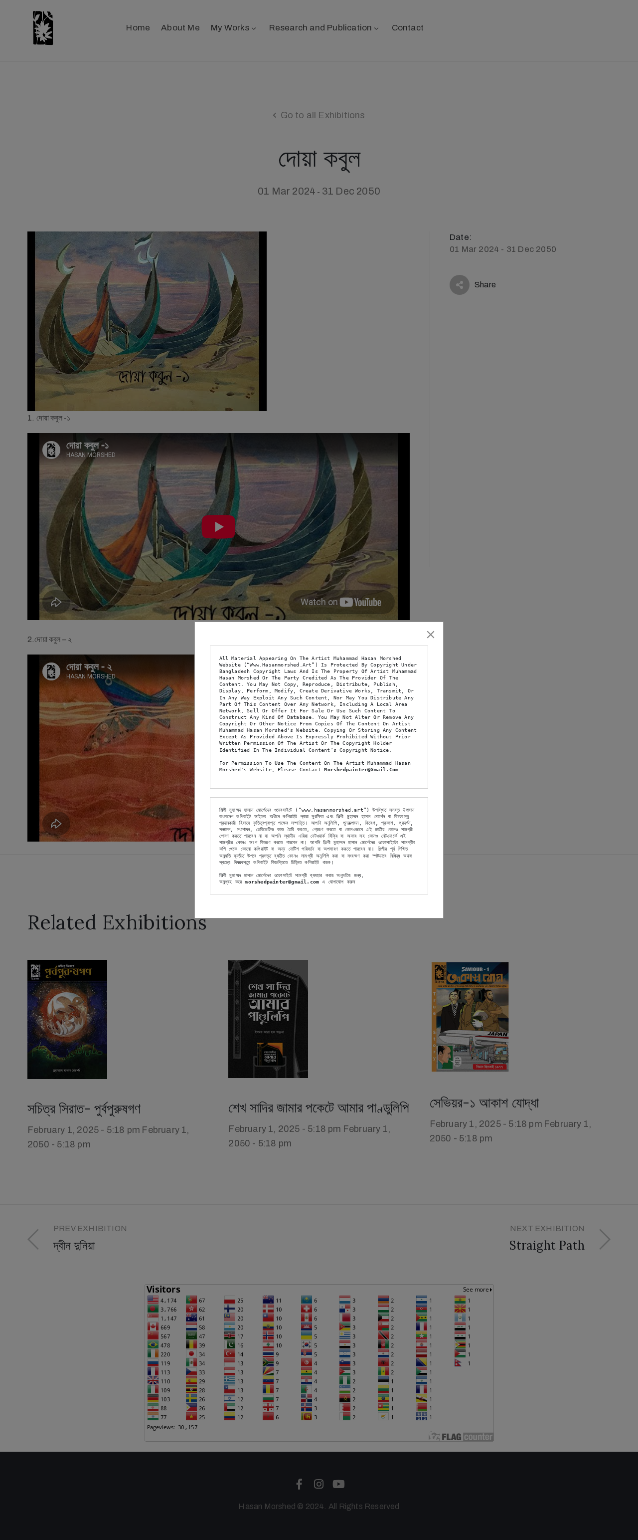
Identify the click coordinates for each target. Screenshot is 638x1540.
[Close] (430, 634)
